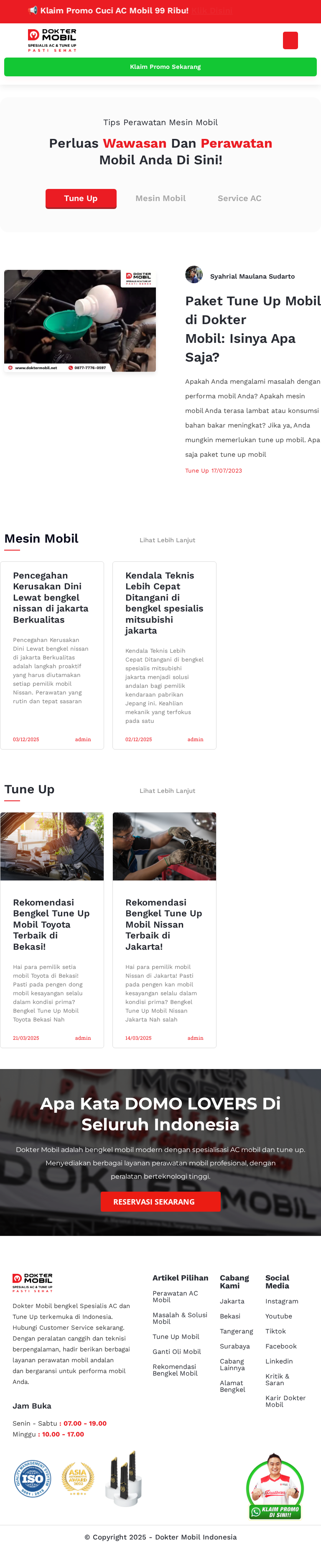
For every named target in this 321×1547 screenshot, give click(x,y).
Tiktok (275, 1331)
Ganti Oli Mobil (177, 1352)
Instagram (281, 1301)
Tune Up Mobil (176, 1337)
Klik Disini (189, 10)
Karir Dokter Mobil (285, 1401)
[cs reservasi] (275, 1488)
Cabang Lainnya (232, 1364)
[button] (290, 40)
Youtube (278, 1316)
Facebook (281, 1346)
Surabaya (235, 1346)
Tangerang (236, 1331)
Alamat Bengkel (232, 1386)
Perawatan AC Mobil (175, 1296)
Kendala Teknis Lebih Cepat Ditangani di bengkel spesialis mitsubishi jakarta (164, 603)
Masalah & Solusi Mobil (180, 1318)
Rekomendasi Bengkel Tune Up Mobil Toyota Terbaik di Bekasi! (51, 924)
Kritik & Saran (277, 1379)
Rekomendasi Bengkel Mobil (175, 1370)
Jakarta (232, 1301)
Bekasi (230, 1316)
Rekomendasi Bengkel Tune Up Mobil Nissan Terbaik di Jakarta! (163, 924)
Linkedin (279, 1361)
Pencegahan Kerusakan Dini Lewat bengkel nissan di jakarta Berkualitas (51, 597)
